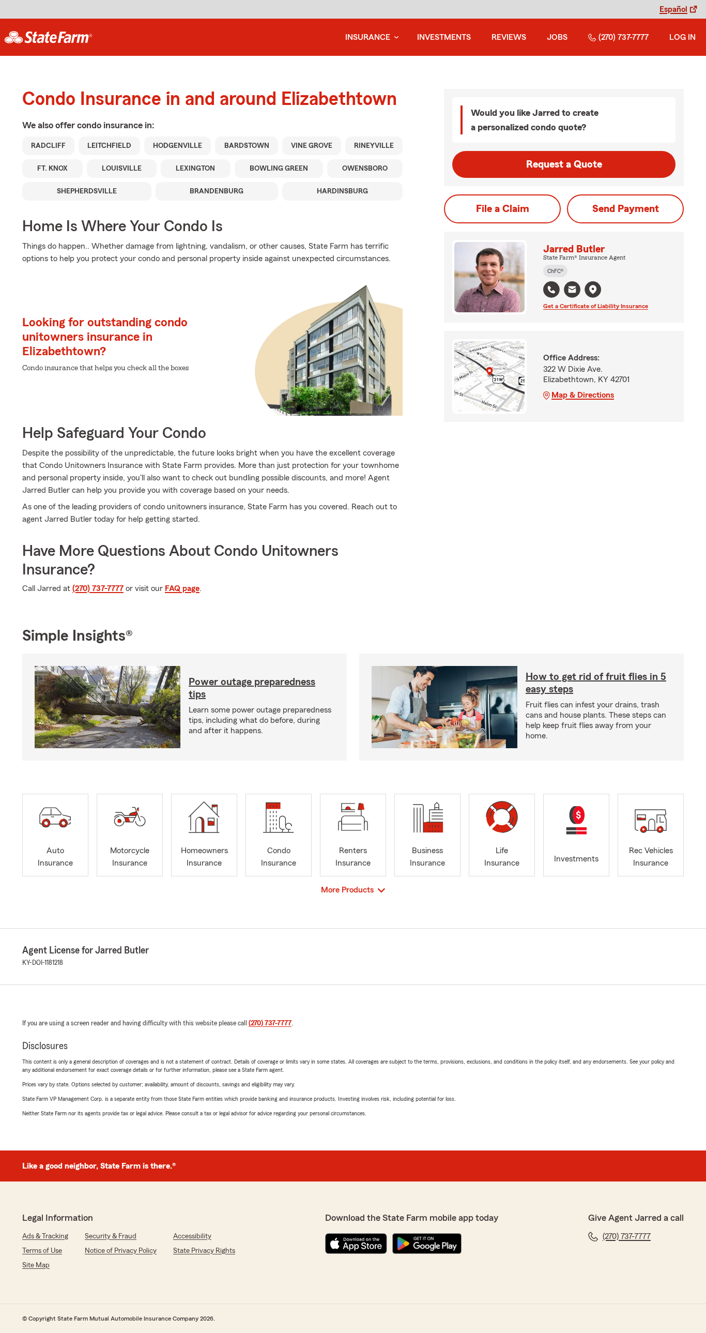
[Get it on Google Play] (427, 1243)
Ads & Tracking (45, 1236)
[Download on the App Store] (356, 1243)
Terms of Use (42, 1250)
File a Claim (502, 209)
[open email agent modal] (572, 290)
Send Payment (625, 209)
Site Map (36, 1265)
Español (673, 9)
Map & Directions (582, 395)
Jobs (557, 37)
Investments (444, 37)
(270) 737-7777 (623, 37)
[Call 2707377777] (551, 289)
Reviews (509, 37)
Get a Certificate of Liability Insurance (595, 306)
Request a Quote (564, 164)
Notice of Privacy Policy (121, 1250)
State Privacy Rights (204, 1250)
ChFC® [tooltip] (555, 271)
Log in (682, 37)
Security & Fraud (110, 1236)
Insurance (367, 37)
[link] (48, 37)
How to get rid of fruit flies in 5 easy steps (596, 683)
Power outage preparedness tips (252, 688)
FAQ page (182, 588)
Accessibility (192, 1236)
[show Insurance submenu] (394, 37)
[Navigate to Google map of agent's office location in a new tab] (593, 289)
